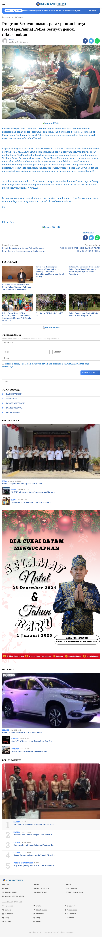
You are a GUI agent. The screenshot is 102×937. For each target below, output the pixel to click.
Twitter (39, 906)
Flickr (38, 921)
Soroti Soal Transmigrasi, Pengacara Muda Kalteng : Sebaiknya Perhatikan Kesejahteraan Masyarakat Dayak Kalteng (50, 271)
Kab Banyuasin (14, 394)
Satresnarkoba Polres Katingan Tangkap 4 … (34, 845)
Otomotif (5, 730)
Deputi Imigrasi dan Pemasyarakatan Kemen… (23, 483)
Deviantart (71, 913)
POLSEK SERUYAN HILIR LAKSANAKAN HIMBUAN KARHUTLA (80, 248)
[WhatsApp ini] (97, 41)
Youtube (70, 917)
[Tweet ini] (91, 41)
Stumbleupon (41, 910)
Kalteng (17, 822)
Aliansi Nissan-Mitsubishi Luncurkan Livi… (30, 751)
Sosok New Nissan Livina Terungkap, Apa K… (31, 741)
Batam (4, 481)
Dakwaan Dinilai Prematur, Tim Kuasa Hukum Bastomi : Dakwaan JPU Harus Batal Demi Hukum (16, 287)
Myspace (8, 917)
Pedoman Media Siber (13, 896)
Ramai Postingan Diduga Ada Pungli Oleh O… (34, 855)
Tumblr (8, 910)
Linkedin (40, 913)
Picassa (8, 921)
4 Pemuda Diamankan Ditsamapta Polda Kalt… (35, 824)
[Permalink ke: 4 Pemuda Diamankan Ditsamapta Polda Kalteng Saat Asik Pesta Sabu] (51, 791)
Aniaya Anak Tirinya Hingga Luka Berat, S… (34, 835)
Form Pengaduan (74, 892)
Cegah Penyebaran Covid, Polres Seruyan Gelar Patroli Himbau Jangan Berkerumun (23, 248)
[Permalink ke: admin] (4, 41)
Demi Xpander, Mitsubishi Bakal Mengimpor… (23, 732)
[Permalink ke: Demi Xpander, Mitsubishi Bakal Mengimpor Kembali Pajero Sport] (51, 700)
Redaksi (6, 888)
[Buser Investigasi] (51, 4)
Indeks (5, 884)
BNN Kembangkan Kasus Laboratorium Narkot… (33, 492)
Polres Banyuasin (15, 403)
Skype (39, 917)
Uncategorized (27, 863)
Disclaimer (71, 888)
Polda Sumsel (13, 412)
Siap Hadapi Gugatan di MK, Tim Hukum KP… (35, 865)
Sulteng (17, 863)
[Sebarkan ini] (85, 41)
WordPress (72, 910)
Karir (68, 884)
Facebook (9, 906)
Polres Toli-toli (14, 408)
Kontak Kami (40, 892)
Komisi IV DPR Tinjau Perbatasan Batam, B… (32, 502)
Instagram (9, 913)
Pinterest (71, 906)
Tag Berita (11, 398)
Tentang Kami (9, 892)
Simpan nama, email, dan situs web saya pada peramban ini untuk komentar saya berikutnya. (45, 365)
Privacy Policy (41, 888)
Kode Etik (39, 884)
